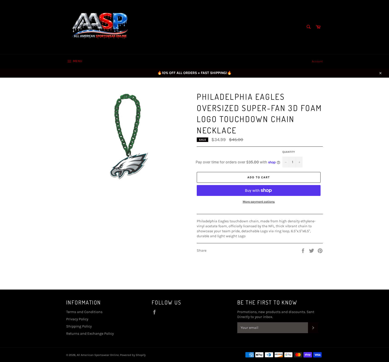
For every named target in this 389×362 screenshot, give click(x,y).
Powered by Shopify (133, 355)
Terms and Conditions (84, 312)
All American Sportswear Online (98, 355)
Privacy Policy (77, 319)
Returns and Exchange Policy (90, 333)
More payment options (259, 202)
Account (317, 61)
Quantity (288, 151)
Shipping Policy (79, 326)
